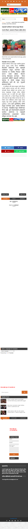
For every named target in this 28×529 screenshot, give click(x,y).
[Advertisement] (14, 176)
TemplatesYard (13, 518)
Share (21, 147)
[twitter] (5, 1)
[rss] (19, 1)
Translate (11, 353)
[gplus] (8, 1)
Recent (5, 418)
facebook (22, 198)
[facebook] (3, 1)
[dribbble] (17, 1)
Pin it (8, 151)
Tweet (8, 147)
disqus (13, 198)
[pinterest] (11, 1)
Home (3, 22)
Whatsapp (21, 151)
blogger (5, 198)
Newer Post (5, 194)
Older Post (22, 194)
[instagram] (25, 1)
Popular (14, 418)
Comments (23, 418)
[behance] (22, 1)
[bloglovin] (14, 1)
